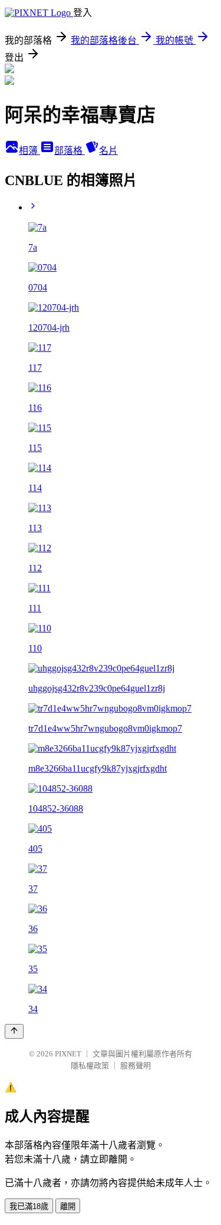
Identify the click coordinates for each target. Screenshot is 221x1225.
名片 (108, 151)
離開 (67, 1206)
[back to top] (14, 1031)
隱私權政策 (90, 1065)
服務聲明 (135, 1065)
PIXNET (68, 1053)
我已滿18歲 (28, 1206)
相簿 (29, 151)
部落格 (69, 151)
